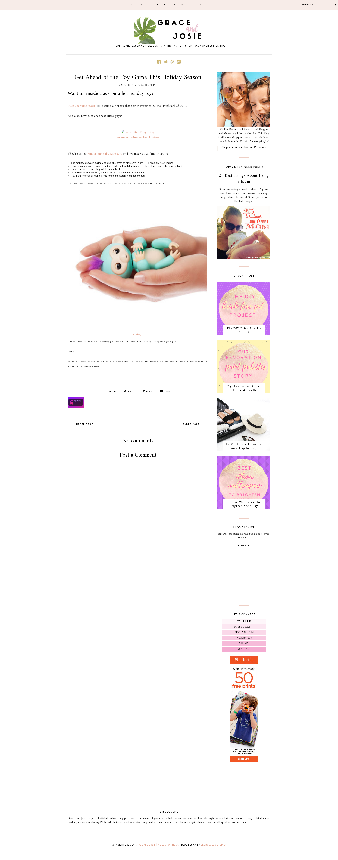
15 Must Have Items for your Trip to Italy (244, 446)
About (145, 5)
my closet (244, 147)
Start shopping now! (82, 106)
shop (244, 643)
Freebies (161, 5)
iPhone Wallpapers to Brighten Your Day (244, 504)
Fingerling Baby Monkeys (104, 154)
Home (130, 5)
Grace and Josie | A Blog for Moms (157, 845)
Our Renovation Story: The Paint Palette (244, 388)
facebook (243, 638)
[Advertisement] (138, 501)
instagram (243, 632)
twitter (243, 621)
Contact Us (181, 5)
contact (244, 649)
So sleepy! (138, 334)
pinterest (244, 626)
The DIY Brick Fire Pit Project (244, 330)
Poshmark (260, 147)
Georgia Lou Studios (214, 845)
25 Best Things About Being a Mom (244, 178)
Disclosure (203, 5)
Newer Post (84, 424)
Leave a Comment (145, 85)
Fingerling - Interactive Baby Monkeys (138, 137)
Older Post (191, 424)
